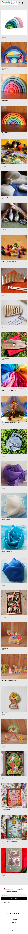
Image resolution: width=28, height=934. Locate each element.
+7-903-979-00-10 (14, 913)
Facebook (14, 922)
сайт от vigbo (14, 930)
